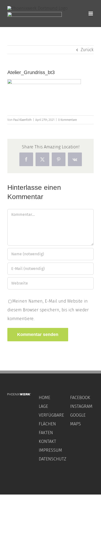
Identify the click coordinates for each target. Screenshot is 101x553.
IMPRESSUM (50, 450)
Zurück (87, 49)
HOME (44, 397)
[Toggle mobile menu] (91, 13)
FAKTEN (46, 432)
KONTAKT (47, 441)
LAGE (43, 406)
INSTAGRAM (81, 406)
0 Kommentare (67, 120)
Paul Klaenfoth (22, 120)
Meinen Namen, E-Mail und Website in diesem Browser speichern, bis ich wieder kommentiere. (48, 309)
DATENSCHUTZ (52, 459)
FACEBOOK (80, 397)
